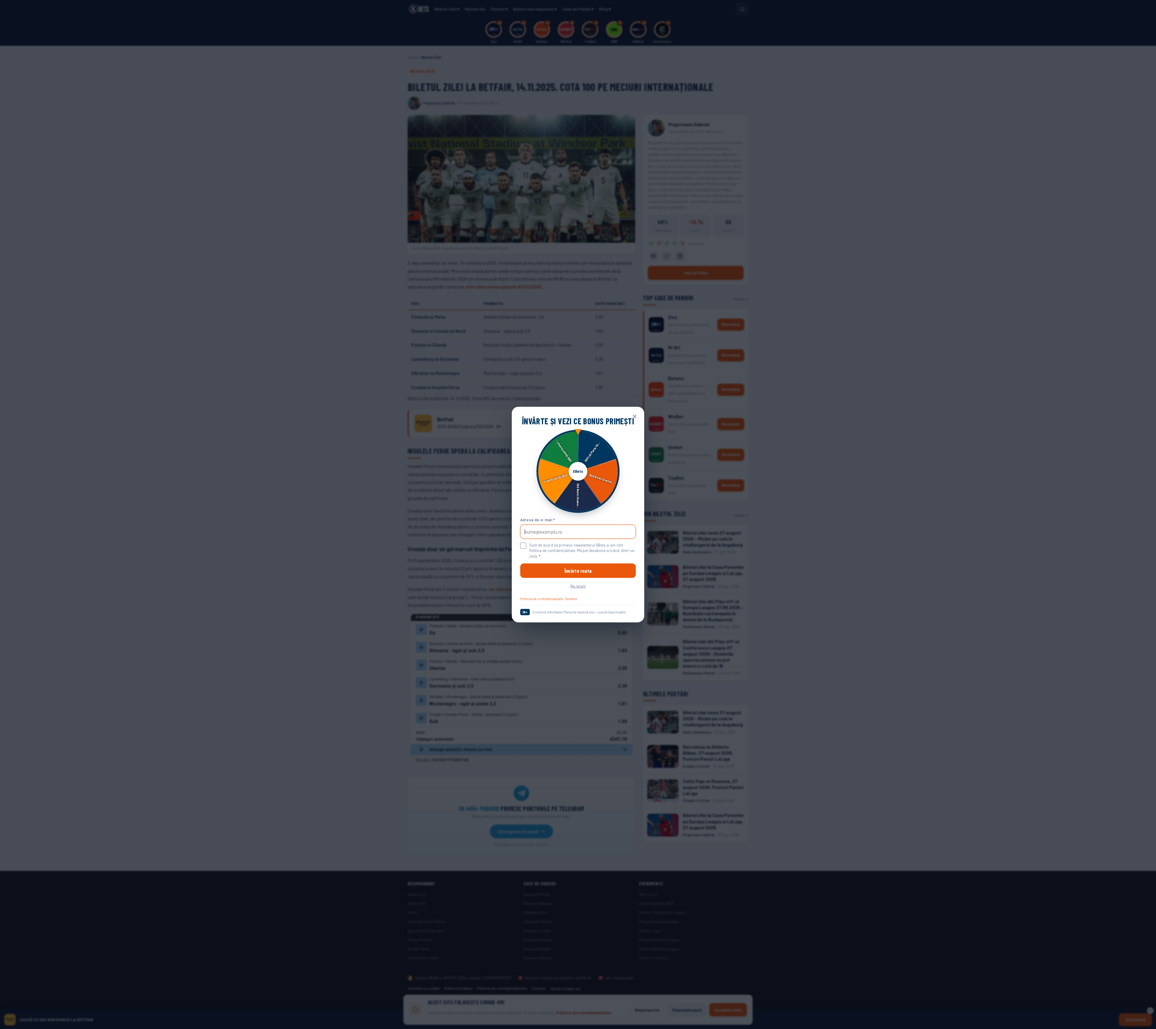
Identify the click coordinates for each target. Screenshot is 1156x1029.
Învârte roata (578, 571)
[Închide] (634, 416)
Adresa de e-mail (537, 519)
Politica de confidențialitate (541, 599)
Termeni (571, 599)
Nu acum (578, 585)
